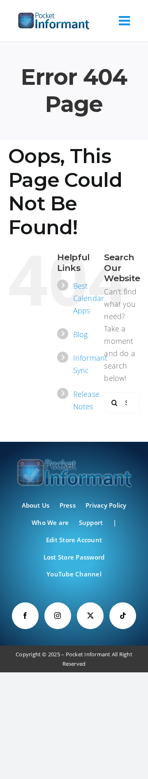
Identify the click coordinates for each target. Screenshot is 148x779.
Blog (80, 334)
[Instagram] (57, 615)
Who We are (50, 522)
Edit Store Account (74, 540)
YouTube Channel (74, 574)
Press (68, 505)
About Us (36, 505)
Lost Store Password (74, 557)
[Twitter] (90, 615)
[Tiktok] (122, 615)
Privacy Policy (106, 505)
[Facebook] (25, 615)
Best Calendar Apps (88, 298)
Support (91, 522)
